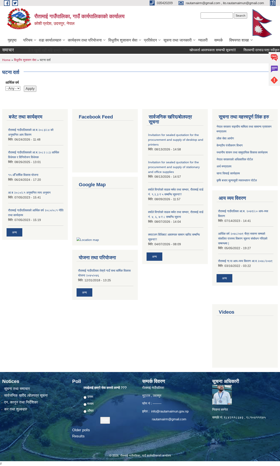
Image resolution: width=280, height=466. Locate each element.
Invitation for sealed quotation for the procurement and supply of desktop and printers (175, 139)
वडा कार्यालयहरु (50, 40)
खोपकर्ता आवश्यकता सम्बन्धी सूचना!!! (205, 50)
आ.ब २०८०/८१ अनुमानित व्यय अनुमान (29, 192)
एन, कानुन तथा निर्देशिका (21, 402)
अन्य (14, 232)
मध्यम (90, 403)
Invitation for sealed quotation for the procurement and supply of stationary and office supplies (174, 167)
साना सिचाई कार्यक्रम (228, 173)
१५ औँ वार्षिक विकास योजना (23, 175)
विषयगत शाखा (239, 40)
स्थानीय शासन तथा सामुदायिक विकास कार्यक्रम (242, 152)
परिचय (27, 40)
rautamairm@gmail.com (169, 419)
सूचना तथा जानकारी (177, 40)
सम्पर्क (218, 40)
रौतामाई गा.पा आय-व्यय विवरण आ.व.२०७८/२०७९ (245, 261)
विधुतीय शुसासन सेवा (122, 40)
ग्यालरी (203, 40)
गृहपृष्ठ (12, 40)
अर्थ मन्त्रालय (224, 166)
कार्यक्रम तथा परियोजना (85, 40)
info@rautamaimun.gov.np (170, 411)
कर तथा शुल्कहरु (15, 409)
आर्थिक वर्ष (12, 82)
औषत (90, 410)
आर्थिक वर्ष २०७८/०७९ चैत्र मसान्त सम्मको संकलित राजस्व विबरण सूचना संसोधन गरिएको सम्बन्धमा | (242, 238)
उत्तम (90, 396)
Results (78, 436)
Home (6, 60)
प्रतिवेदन (150, 40)
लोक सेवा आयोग (225, 138)
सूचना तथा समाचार (17, 389)
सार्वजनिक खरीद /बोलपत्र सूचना (26, 395)
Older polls (81, 430)
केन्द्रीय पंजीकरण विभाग (230, 145)
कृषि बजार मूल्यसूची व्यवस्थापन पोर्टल (237, 180)
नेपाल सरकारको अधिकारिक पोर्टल (235, 159)
